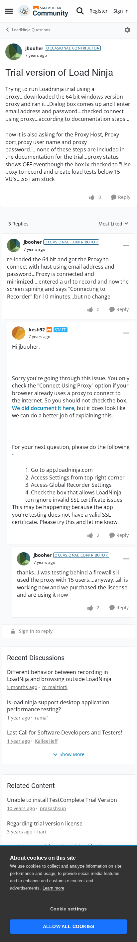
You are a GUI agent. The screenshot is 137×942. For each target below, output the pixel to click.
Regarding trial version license (44, 823)
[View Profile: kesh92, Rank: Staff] (18, 333)
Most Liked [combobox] (113, 223)
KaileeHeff (46, 741)
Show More (72, 754)
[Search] (80, 11)
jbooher (34, 48)
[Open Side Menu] (9, 11)
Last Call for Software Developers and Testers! (64, 732)
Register (98, 11)
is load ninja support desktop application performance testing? (58, 706)
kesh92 (37, 329)
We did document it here (43, 408)
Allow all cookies (68, 926)
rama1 (42, 718)
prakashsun (53, 808)
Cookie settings (68, 908)
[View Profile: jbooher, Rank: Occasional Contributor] (13, 51)
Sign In (121, 11)
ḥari (41, 831)
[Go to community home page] (43, 11)
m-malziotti (55, 687)
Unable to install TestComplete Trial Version (62, 800)
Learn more (53, 888)
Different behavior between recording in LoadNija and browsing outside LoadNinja (59, 676)
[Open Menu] (127, 30)
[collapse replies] (68, 236)
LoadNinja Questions (31, 30)
